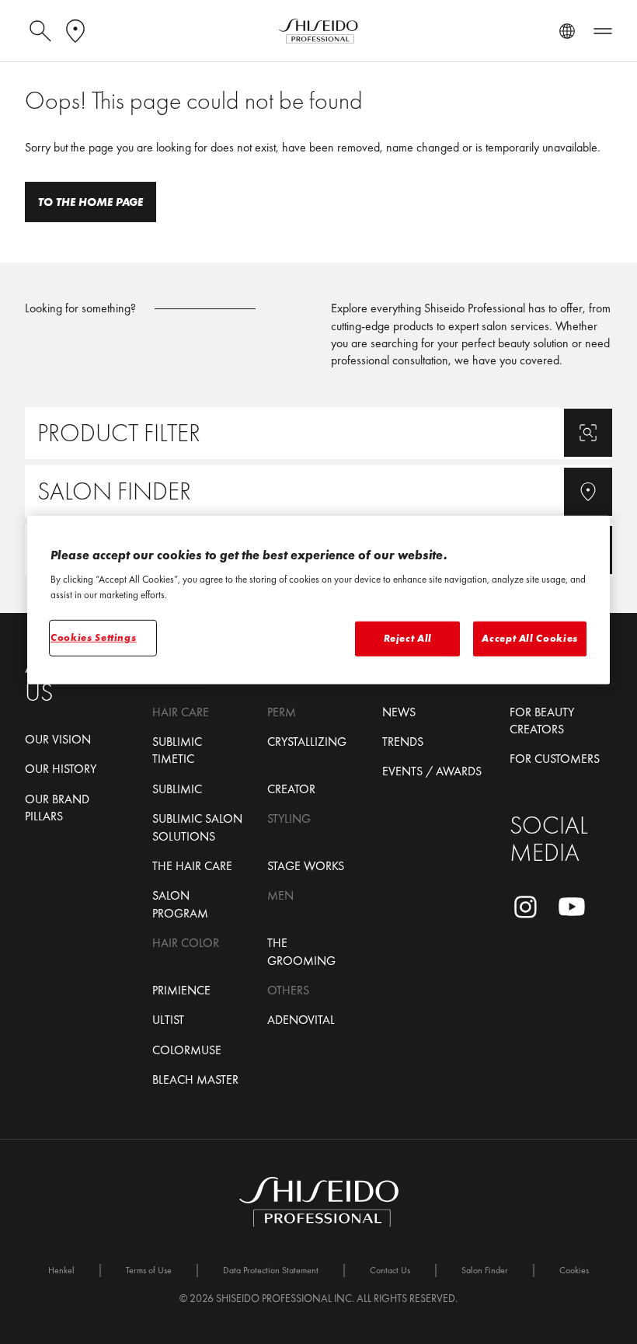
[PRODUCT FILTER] (318, 433)
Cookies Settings (93, 637)
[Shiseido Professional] (318, 31)
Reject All (408, 638)
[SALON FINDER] (318, 491)
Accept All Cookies (530, 638)
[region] (318, 600)
